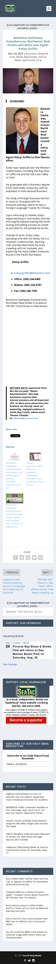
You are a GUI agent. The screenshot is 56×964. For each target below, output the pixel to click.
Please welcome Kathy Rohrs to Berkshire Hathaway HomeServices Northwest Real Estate (34, 473)
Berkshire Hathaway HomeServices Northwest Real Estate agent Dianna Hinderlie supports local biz (14, 475)
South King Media (32, 955)
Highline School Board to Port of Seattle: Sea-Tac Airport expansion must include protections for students (27, 796)
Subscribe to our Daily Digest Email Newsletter (28, 757)
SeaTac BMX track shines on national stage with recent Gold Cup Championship (26, 934)
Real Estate (30, 57)
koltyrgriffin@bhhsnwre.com (32, 273)
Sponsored (28, 60)
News (19, 57)
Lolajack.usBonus (15, 892)
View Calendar (10, 664)
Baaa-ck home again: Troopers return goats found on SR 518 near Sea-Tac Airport (27, 895)
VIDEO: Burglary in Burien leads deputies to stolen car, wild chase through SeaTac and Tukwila (28, 836)
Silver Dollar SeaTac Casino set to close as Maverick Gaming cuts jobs (27, 908)
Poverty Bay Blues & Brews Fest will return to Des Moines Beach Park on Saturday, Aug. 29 (32, 651)
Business (31, 53)
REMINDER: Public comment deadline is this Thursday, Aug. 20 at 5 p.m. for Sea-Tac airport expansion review (27, 810)
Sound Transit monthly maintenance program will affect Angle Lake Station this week (27, 823)
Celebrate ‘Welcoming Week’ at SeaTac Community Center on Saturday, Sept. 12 (27, 850)
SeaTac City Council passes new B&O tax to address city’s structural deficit (26, 921)
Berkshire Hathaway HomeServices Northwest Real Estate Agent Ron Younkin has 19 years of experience (14, 515)
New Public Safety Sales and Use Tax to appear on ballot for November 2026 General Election (27, 881)
